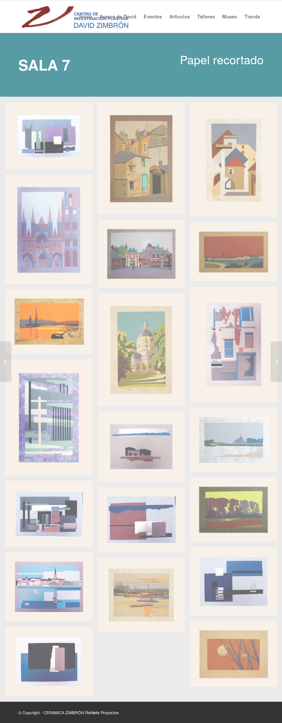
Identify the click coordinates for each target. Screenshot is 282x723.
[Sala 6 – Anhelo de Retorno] (5, 361)
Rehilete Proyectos (102, 712)
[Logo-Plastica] (74, 16)
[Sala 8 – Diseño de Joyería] (276, 361)
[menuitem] (86, 16)
